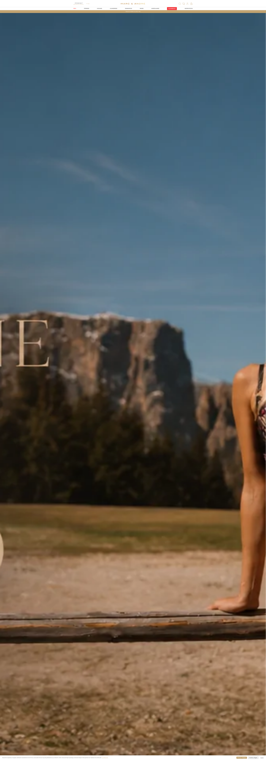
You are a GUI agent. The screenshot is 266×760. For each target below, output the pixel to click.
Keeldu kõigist (253, 757)
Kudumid (99, 8)
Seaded (262, 757)
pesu (74, 8)
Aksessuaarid (155, 8)
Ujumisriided (113, 8)
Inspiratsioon (189, 8)
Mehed (142, 8)
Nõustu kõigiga (241, 757)
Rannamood (128, 8)
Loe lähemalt (105, 757)
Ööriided (86, 8)
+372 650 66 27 (78, 3)
